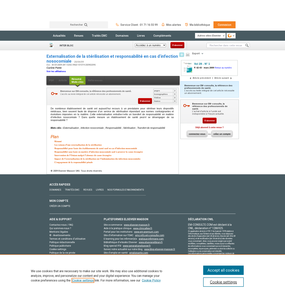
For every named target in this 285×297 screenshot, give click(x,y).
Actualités (59, 35)
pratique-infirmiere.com (151, 238)
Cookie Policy (151, 280)
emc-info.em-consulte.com (149, 235)
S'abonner (177, 45)
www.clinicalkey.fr (142, 228)
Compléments (162, 35)
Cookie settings (83, 280)
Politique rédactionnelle (62, 242)
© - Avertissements (59, 235)
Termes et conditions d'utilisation (67, 238)
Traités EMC (99, 35)
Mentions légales (58, 232)
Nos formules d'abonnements (125, 189)
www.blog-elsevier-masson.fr (159, 249)
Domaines (122, 35)
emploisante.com (138, 252)
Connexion (224, 24)
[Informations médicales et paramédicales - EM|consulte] (64, 10)
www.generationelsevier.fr (137, 245)
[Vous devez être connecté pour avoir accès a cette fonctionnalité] (181, 54)
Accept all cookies (223, 270)
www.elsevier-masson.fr (137, 225)
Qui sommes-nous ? (60, 228)
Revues (78, 35)
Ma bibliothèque (200, 24)
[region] (142, 275)
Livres (141, 35)
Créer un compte (59, 206)
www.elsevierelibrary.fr (151, 242)
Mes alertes (173, 24)
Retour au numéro (223, 67)
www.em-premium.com (146, 232)
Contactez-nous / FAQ (61, 225)
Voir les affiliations (56, 71)
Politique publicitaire (60, 245)
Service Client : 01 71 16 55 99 (139, 24)
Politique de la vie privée (62, 252)
